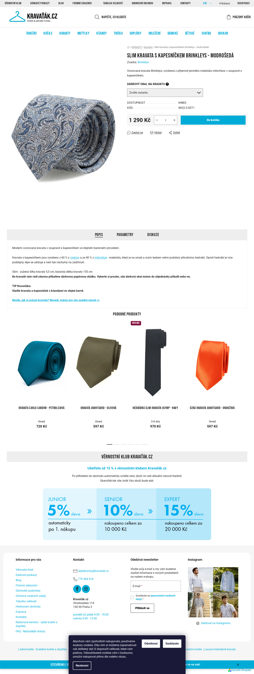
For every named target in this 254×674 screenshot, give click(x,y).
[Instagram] (86, 589)
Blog (61, 3)
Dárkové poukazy (40, 3)
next (244, 361)
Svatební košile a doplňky (51, 649)
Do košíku (213, 120)
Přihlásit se (142, 608)
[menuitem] (31, 33)
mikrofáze (101, 257)
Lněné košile (26, 649)
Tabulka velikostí (113, 3)
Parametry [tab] (125, 234)
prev (9, 361)
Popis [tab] (99, 234)
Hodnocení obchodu (142, 3)
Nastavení (82, 665)
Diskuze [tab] (153, 234)
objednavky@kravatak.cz (93, 571)
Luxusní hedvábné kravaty (220, 649)
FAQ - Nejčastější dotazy (30, 631)
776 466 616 (86, 579)
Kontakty (186, 3)
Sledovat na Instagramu (215, 623)
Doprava (167, 3)
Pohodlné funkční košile (187, 649)
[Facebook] (77, 589)
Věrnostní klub (13, 3)
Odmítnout (150, 643)
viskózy (74, 257)
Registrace (244, 3)
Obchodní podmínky (28, 590)
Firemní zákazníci (82, 3)
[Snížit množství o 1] (157, 120)
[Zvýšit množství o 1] (174, 120)
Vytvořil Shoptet (241, 670)
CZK (205, 3)
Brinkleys (143, 62)
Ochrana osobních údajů (31, 596)
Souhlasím (172, 643)
